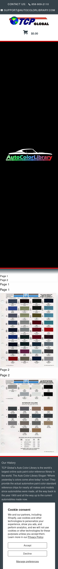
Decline (27, 553)
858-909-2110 (40, 4)
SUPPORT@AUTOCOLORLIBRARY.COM (29, 10)
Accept (27, 545)
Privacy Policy (35, 537)
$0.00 (34, 33)
